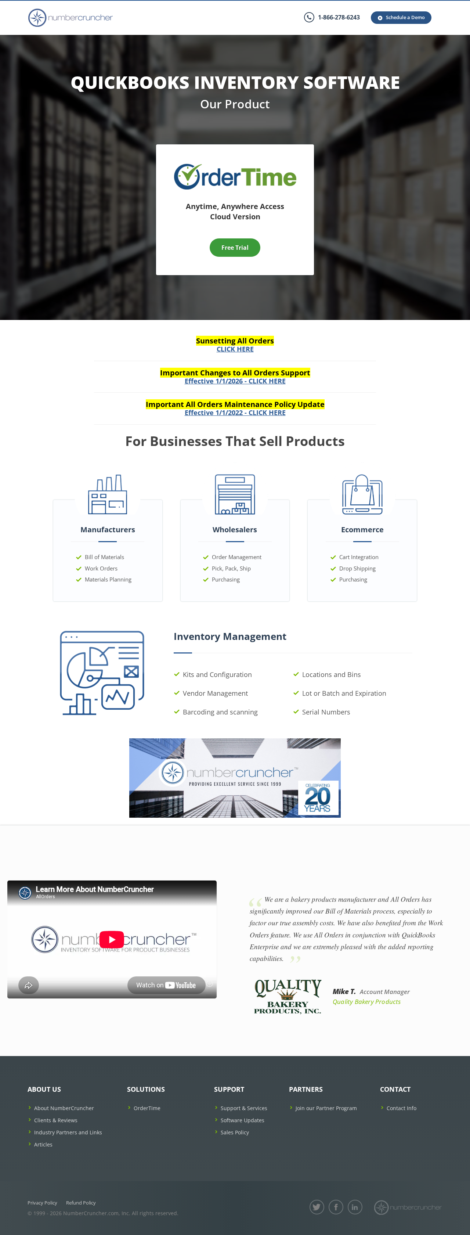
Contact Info (401, 1108)
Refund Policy (81, 1202)
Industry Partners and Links (68, 1132)
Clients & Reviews (55, 1120)
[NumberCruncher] (407, 1207)
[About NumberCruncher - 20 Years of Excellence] (235, 777)
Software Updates (242, 1120)
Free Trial (235, 248)
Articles (43, 1144)
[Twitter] (317, 1207)
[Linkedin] (355, 1207)
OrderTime (147, 1108)
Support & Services (244, 1108)
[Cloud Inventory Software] (235, 166)
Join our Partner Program (326, 1108)
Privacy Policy (42, 1202)
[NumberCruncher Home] (70, 18)
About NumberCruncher (64, 1108)
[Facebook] (336, 1207)
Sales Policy (235, 1132)
